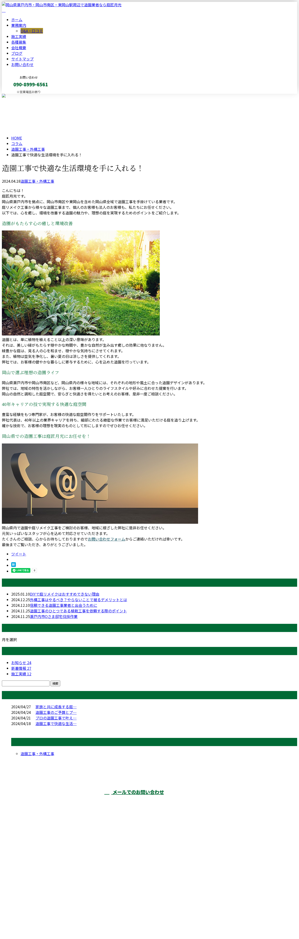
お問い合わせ (22, 64)
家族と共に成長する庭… (56, 706)
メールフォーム (18, 97)
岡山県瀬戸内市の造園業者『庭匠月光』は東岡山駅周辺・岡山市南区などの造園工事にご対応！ (242, 804)
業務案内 (18, 25)
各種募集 (18, 42)
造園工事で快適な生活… (56, 723)
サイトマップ (22, 59)
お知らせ (21, 662)
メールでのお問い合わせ (137, 792)
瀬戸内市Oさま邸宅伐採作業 (54, 616)
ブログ (16, 53)
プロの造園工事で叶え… (56, 718)
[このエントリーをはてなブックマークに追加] (13, 565)
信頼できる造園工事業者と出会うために (63, 605)
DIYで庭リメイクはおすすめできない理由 (64, 594)
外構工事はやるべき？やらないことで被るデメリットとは (78, 599)
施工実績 (18, 36)
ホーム (16, 19)
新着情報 (21, 668)
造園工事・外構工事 (28, 149)
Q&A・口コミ (32, 31)
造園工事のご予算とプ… (56, 712)
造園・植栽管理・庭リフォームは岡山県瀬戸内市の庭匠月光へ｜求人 (60, 923)
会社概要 (18, 47)
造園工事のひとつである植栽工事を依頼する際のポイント (78, 611)
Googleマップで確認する (24, 895)
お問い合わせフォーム (106, 539)
